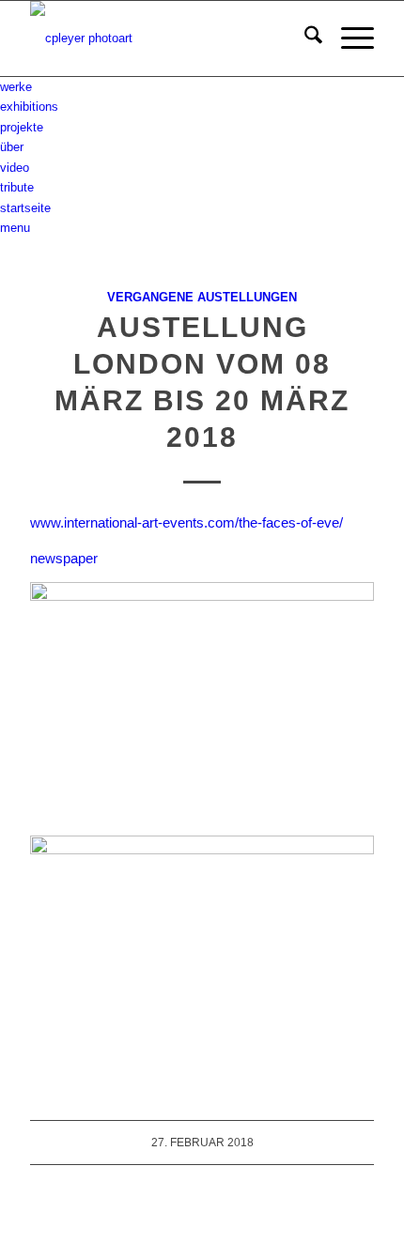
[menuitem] (304, 38)
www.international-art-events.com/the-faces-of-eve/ (186, 522)
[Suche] (304, 38)
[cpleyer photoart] (167, 38)
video (14, 168)
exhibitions (29, 107)
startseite (25, 208)
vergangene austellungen (202, 297)
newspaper (64, 558)
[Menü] (348, 38)
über (11, 147)
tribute (17, 187)
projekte (21, 127)
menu (15, 228)
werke (16, 87)
